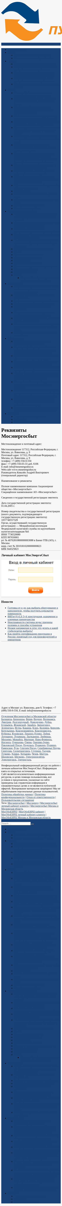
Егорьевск (6, 725)
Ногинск (6, 742)
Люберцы (45, 736)
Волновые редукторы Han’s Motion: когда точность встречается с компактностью (36, 409)
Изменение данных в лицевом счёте (33, 249)
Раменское (7, 748)
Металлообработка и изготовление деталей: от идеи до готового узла (33, 94)
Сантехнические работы (27, 208)
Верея (29, 719)
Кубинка (6, 733)
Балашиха (6, 719)
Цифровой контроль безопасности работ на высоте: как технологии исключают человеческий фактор (36, 289)
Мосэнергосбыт (16, 803)
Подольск (28, 745)
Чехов (35, 754)
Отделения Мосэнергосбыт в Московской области (28, 716)
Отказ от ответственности (40, 797)
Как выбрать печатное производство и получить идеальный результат (35, 166)
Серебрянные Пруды (49, 748)
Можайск (18, 739)
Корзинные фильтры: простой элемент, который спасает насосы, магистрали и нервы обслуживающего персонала (35, 350)
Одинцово (17, 742)
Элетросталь (24, 759)
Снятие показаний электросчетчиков (34, 303)
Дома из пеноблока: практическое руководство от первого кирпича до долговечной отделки (33, 110)
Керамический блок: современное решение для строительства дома (37, 236)
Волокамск (49, 719)
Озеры (28, 742)
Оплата (12, 52)
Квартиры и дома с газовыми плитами (35, 64)
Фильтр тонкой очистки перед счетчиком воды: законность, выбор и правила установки (36, 384)
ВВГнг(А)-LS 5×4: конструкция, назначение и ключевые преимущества (33, 618)
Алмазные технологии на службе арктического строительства (32, 343)
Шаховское (7, 756)
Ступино (36, 751)
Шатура (43, 754)
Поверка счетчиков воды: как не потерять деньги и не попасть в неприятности (36, 123)
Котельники (7, 730)
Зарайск (31, 725)
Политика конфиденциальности (23, 796)
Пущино (51, 745)
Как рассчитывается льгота (28, 254)
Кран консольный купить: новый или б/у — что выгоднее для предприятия (36, 357)
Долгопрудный (20, 722)
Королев (54, 728)
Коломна (44, 728)
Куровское (17, 733)
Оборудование (15, 338)
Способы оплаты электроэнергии (32, 55)
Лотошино (7, 736)
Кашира (27, 728)
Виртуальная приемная (26, 422)
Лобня (46, 733)
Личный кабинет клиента (28, 263)
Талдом (46, 751)
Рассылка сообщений (25, 272)
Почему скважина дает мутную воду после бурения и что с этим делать (37, 224)
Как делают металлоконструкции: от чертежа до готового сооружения (34, 314)
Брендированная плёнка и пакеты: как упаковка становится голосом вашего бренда (35, 101)
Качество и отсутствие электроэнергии (35, 266)
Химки (15, 754)
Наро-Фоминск (43, 739)
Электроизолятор (35, 756)
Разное (17, 275)
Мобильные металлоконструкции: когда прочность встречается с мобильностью (35, 117)
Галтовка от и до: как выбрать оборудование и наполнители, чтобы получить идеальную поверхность (33, 610)
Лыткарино (33, 736)
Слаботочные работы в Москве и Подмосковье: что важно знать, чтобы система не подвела (34, 148)
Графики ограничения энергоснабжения (36, 301)
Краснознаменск (25, 730)
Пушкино (40, 745)
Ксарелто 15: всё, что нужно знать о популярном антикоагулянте (39, 279)
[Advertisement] (31, 675)
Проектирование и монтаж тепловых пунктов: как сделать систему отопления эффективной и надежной (36, 179)
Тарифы (12, 61)
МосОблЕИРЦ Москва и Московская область (26, 817)
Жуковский (20, 725)
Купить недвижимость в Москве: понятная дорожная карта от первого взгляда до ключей (37, 130)
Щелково (19, 756)
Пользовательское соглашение (17, 800)
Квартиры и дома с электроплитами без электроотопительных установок (35, 68)
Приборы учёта (22, 260)
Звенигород (43, 725)
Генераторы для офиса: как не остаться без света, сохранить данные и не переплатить (37, 369)
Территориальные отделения (29, 416)
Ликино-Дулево (33, 733)
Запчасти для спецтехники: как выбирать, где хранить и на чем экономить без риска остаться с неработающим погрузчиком (36, 393)
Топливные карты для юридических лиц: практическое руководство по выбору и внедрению (36, 243)
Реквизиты (20, 419)
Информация (15, 283)
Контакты (13, 413)
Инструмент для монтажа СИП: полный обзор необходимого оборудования (36, 363)
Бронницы (19, 719)
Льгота (17, 251)
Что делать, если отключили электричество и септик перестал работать (37, 230)
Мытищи (29, 739)
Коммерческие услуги (26, 269)
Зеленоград (7, 728)
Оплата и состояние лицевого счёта (33, 58)
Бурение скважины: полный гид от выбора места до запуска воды (37, 187)
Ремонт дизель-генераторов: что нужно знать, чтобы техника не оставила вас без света (36, 139)
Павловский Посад (11, 745)
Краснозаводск (43, 730)
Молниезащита (22, 191)
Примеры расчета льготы (27, 257)
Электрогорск (8, 759)
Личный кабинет (17, 49)
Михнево (6, 739)
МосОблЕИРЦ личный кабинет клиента (23, 814)
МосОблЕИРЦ (9, 811)
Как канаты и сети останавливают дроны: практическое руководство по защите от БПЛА (36, 327)
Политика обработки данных (17, 794)
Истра (18, 728)
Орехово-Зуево (41, 742)
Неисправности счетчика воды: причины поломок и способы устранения (30, 624)
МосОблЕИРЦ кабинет (31, 811)
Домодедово (36, 722)
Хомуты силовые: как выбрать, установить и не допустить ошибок (37, 319)
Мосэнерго (32, 803)
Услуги (11, 90)
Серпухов (6, 751)
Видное (38, 719)
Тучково (5, 754)
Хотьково (25, 754)
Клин (35, 728)
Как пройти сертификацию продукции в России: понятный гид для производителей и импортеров (32, 636)
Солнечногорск (21, 751)
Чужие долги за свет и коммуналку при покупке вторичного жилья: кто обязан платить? (35, 217)
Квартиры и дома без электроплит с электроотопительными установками (34, 80)
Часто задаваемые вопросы (22, 211)
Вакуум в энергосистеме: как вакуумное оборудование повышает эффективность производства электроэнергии (36, 376)
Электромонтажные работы (29, 205)
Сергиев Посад (28, 748)
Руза (16, 748)
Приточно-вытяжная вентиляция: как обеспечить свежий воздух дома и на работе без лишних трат (34, 402)
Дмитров (6, 722)
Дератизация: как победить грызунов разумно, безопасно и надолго (34, 172)
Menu (7, 44)
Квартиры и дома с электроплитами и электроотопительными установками (34, 74)
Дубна (48, 722)
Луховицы (19, 736)
